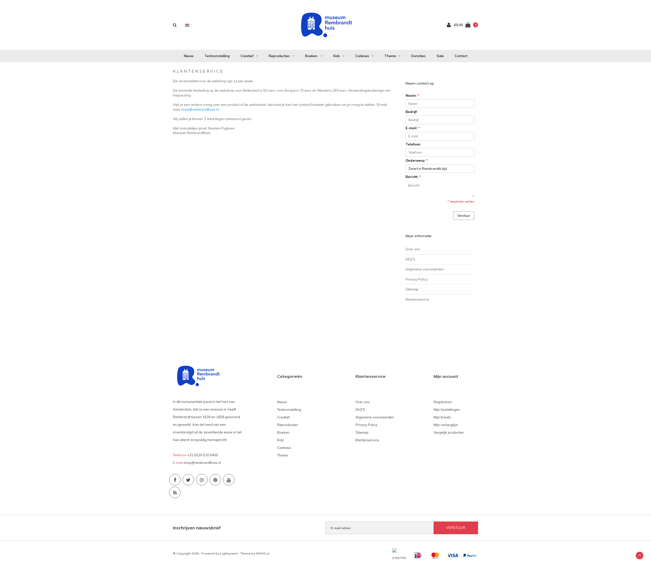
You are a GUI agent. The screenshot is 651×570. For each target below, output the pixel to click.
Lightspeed (229, 553)
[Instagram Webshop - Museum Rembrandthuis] (202, 479)
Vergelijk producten (449, 432)
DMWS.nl (262, 553)
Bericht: (413, 177)
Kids (336, 56)
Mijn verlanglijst (446, 425)
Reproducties (279, 56)
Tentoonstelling (217, 56)
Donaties (418, 56)
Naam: (412, 95)
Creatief (247, 56)
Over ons (413, 249)
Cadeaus (362, 56)
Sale (440, 56)
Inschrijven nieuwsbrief (197, 527)
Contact (461, 56)
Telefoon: (413, 144)
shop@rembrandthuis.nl (200, 109)
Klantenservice (417, 299)
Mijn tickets (442, 417)
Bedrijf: (411, 112)
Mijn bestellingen (447, 410)
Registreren (443, 402)
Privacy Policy (416, 279)
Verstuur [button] (463, 216)
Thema (390, 56)
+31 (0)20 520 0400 (202, 455)
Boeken (311, 56)
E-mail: (413, 128)
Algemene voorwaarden (425, 269)
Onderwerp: (417, 160)
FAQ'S (410, 259)
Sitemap (412, 289)
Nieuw (189, 56)
